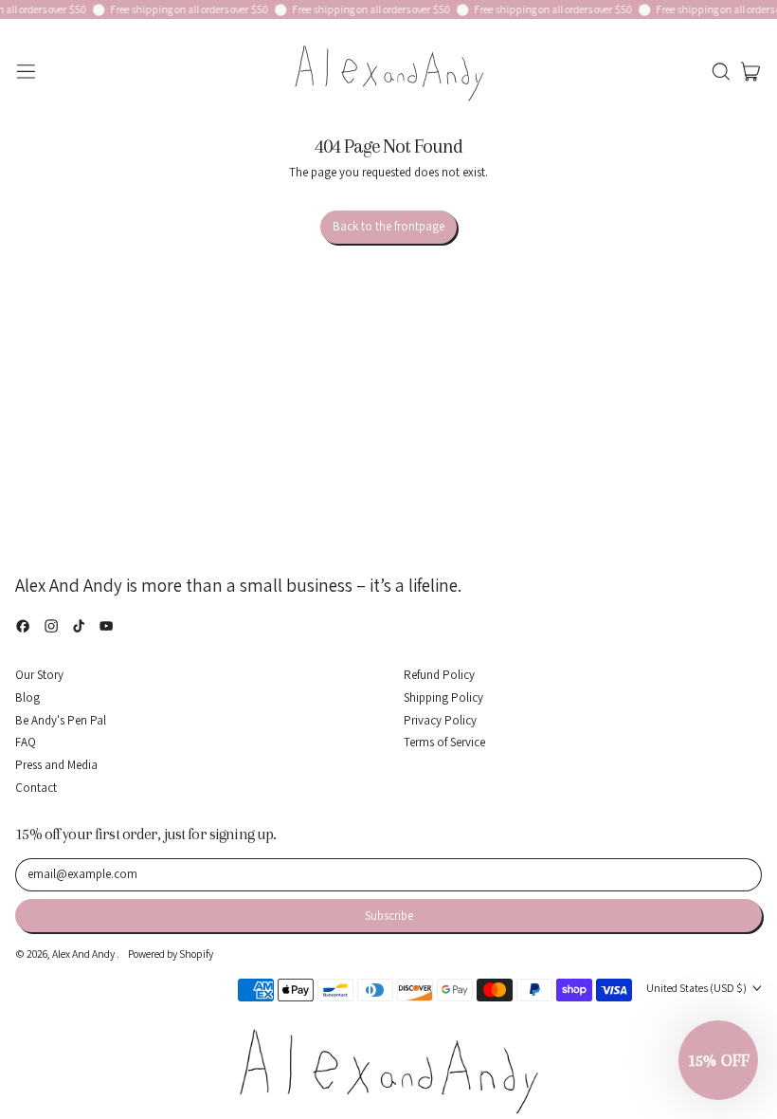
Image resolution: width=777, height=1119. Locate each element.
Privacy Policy (440, 720)
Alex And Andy (84, 953)
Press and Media (56, 765)
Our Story (39, 675)
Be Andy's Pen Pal (60, 720)
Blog (27, 697)
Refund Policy (439, 675)
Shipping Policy (443, 697)
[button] (721, 72)
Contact (36, 788)
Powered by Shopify (170, 953)
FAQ (25, 742)
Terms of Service (444, 742)
